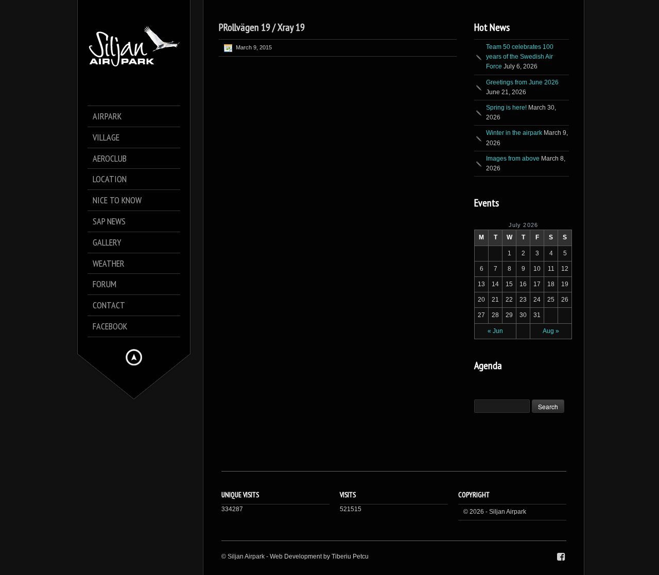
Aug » (551, 331)
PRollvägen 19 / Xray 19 (262, 27)
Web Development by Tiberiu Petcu (319, 556)
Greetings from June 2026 (522, 82)
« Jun (495, 331)
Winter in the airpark (514, 132)
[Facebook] (561, 557)
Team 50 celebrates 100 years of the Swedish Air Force (519, 56)
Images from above (513, 158)
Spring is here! (506, 107)
